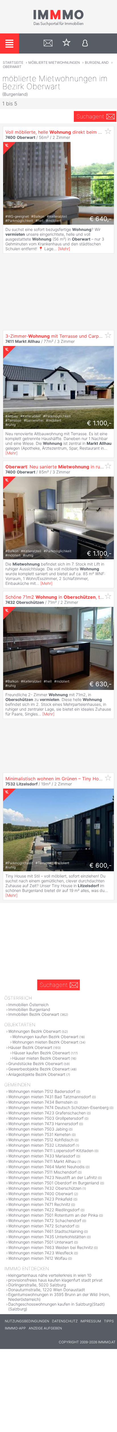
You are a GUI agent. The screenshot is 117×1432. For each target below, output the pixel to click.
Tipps (109, 1321)
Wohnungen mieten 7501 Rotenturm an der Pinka (53, 1215)
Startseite (13, 62)
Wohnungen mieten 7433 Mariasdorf (41, 1155)
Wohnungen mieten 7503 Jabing (38, 1129)
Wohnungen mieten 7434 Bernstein (40, 1102)
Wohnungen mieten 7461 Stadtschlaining (45, 1231)
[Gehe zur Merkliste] (66, 43)
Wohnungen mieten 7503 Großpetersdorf (45, 1118)
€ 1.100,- (99, 423)
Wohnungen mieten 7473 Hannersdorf (43, 1123)
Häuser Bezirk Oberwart (30, 1047)
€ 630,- (100, 684)
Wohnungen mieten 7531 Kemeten (39, 1134)
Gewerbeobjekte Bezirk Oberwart (39, 1068)
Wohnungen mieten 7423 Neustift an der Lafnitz (52, 1177)
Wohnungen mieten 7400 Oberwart (40, 1193)
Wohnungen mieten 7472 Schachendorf (44, 1220)
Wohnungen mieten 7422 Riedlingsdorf (44, 1209)
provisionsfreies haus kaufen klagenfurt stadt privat (55, 1280)
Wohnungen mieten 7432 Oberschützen (45, 1188)
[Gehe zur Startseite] (58, 24)
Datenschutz (65, 1321)
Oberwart (12, 67)
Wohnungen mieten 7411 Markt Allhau (42, 1161)
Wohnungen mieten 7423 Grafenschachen (47, 1112)
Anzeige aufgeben (45, 1328)
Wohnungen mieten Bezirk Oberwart (45, 1042)
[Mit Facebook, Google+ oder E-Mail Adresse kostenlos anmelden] (85, 43)
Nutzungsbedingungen (27, 1321)
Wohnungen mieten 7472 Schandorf (41, 1225)
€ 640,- (100, 218)
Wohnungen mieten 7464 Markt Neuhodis (46, 1166)
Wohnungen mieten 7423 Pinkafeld (40, 1199)
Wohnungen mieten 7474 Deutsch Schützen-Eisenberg (58, 1107)
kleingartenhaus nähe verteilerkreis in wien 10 (49, 1275)
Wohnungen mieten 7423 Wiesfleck (40, 1252)
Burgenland (97, 62)
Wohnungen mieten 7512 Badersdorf (41, 1091)
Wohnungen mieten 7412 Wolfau (37, 1258)
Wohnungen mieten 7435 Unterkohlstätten (47, 1236)
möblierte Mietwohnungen (54, 62)
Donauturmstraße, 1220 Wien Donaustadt (46, 1289)
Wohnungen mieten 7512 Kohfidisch (41, 1139)
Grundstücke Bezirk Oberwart (35, 1063)
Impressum (90, 1321)
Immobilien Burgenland (29, 1009)
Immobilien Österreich (28, 1004)
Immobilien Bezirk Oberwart (33, 1014)
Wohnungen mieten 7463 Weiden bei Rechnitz (50, 1247)
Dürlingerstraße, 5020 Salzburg (37, 1284)
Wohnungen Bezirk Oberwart (34, 1031)
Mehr (64, 248)
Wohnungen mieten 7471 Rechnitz (39, 1204)
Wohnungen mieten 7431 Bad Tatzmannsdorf (49, 1096)
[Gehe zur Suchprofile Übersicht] (48, 43)
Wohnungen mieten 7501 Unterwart (40, 1242)
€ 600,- (100, 865)
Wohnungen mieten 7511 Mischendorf (42, 1172)
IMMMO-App (15, 1328)
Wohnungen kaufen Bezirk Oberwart (45, 1036)
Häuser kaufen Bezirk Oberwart (41, 1052)
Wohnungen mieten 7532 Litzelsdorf (41, 1145)
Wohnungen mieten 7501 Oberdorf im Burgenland (53, 1182)
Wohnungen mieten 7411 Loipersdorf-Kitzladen (50, 1150)
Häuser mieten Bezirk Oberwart (41, 1058)
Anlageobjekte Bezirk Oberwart (36, 1074)
